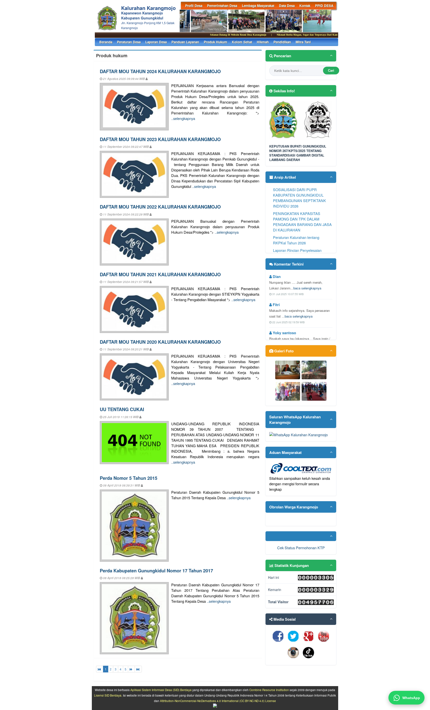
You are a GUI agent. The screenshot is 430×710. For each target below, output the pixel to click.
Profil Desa (193, 5)
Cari (331, 70)
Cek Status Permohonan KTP (301, 547)
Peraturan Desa (129, 42)
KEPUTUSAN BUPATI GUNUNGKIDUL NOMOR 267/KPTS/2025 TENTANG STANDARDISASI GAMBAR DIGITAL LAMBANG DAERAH (297, 153)
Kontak (304, 5)
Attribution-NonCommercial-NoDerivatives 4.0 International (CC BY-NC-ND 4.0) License (218, 701)
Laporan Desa (156, 42)
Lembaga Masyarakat (258, 5)
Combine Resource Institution (269, 690)
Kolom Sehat (242, 42)
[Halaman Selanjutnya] (131, 669)
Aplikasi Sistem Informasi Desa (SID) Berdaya (161, 690)
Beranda (105, 42)
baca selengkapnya (307, 288)
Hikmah (263, 42)
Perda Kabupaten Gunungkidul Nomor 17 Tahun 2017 (156, 570)
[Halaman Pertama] (99, 669)
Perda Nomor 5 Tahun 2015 (128, 478)
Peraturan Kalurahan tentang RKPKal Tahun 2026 (296, 240)
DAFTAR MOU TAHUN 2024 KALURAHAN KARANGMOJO (160, 71)
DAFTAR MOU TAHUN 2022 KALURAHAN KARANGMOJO (160, 206)
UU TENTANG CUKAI (122, 409)
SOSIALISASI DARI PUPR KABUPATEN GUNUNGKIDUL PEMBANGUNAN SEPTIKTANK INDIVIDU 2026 (299, 198)
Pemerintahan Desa (222, 5)
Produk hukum (215, 42)
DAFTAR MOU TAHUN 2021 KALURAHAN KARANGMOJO (160, 274)
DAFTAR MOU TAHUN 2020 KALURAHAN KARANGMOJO (160, 341)
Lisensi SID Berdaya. (108, 695)
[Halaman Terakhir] (138, 669)
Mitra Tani (303, 42)
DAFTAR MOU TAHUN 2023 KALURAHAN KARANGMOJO (160, 139)
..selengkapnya (183, 118)
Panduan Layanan (185, 42)
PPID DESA (324, 5)
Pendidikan (282, 42)
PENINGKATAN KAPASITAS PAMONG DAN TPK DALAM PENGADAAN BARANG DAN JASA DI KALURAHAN (302, 221)
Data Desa (287, 5)
